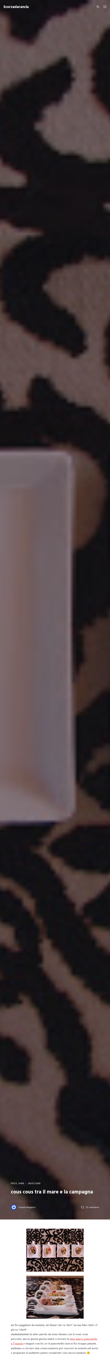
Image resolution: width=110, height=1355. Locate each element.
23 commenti (92, 1207)
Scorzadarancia (16, 7)
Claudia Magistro (27, 1207)
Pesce (14, 1183)
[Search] (98, 7)
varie (21, 1183)
